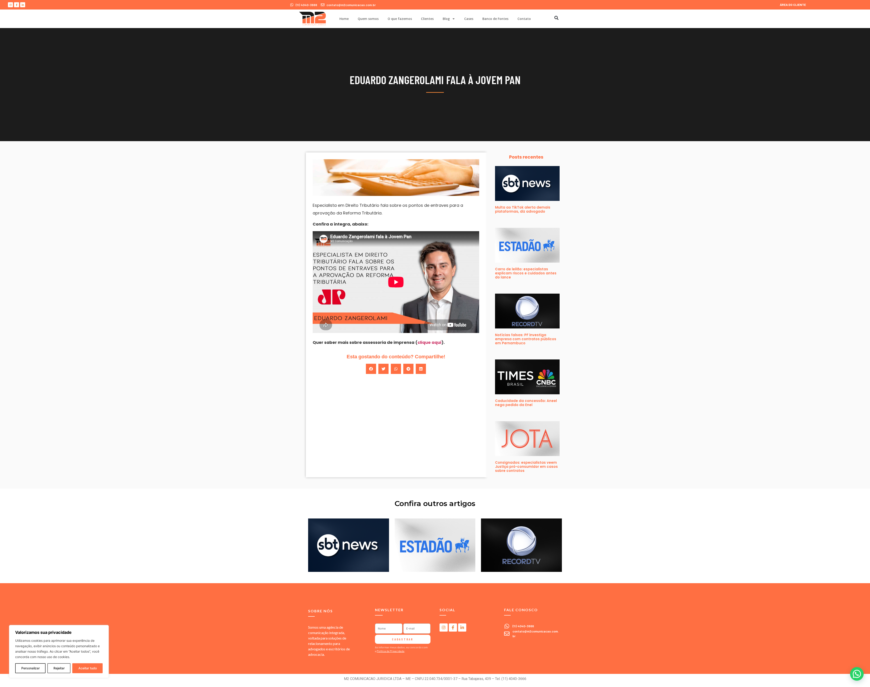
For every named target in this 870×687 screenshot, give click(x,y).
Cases (468, 19)
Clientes (427, 19)
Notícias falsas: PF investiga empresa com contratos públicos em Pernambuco (525, 339)
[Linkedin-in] (22, 4)
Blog (446, 19)
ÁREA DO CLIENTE (793, 5)
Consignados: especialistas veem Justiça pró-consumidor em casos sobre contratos (526, 466)
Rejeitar (59, 668)
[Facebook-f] (16, 4)
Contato (524, 19)
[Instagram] (10, 4)
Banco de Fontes (495, 19)
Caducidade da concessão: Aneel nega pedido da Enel (526, 402)
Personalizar (30, 668)
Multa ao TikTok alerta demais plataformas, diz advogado (522, 209)
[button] (556, 17)
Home (344, 19)
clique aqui (429, 342)
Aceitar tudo (87, 668)
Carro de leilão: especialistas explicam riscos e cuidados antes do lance (525, 273)
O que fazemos (400, 19)
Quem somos (368, 19)
